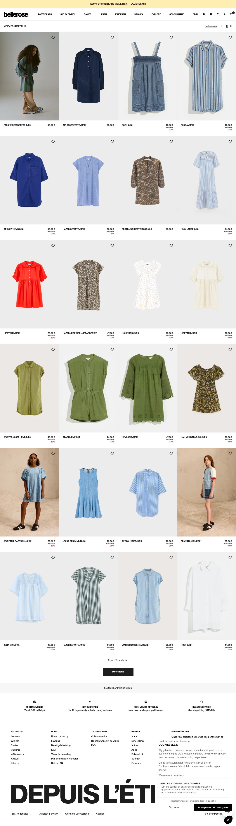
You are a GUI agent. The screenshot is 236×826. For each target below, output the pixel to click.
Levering (55, 741)
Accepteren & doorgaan (213, 807)
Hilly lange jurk (190, 229)
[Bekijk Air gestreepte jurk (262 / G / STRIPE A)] (88, 76)
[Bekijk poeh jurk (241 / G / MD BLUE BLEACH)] (147, 76)
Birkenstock (137, 754)
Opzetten (174, 807)
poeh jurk (127, 125)
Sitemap (15, 763)
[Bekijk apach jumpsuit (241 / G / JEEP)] (88, 388)
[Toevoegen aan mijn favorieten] (53, 37)
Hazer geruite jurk (74, 229)
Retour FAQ (57, 763)
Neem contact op (59, 736)
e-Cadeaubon (18, 754)
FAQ (53, 750)
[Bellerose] (16, 14)
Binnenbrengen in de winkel (105, 741)
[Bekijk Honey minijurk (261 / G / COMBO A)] (147, 284)
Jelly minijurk (12, 645)
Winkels (15, 741)
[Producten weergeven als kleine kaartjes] (231, 26)
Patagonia (136, 763)
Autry (134, 736)
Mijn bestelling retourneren (65, 759)
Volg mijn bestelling (61, 754)
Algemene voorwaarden (77, 814)
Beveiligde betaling (61, 745)
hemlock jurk (130, 437)
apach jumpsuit (71, 437)
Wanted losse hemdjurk (17, 437)
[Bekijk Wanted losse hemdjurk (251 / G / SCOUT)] (29, 388)
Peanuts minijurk (191, 541)
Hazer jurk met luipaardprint (80, 333)
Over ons (15, 736)
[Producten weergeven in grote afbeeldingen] (227, 26)
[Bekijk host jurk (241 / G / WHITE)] (206, 596)
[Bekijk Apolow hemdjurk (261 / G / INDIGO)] (29, 180)
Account (15, 759)
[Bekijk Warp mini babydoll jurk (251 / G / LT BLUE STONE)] (29, 492)
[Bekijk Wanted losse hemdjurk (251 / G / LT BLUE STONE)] (147, 596)
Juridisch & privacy (48, 814)
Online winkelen (99, 736)
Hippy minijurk (12, 333)
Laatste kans (138, 4)
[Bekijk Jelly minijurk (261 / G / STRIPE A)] (29, 596)
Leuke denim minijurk (74, 541)
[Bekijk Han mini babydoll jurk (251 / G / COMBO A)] (206, 388)
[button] (228, 819)
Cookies (100, 814)
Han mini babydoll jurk (194, 437)
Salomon (135, 759)
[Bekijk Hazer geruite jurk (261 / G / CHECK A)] (88, 180)
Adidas (134, 745)
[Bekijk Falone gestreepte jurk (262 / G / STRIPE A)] (29, 76)
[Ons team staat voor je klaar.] (204, 14)
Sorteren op (211, 26)
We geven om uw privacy (171, 775)
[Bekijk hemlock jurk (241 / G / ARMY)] (147, 388)
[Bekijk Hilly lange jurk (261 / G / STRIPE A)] (206, 180)
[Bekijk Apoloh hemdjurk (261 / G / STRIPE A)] (147, 492)
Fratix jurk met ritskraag (137, 229)
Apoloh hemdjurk (132, 541)
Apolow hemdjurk (14, 229)
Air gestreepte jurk (74, 125)
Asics (134, 750)
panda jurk (187, 125)
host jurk (186, 645)
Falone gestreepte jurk (17, 125)
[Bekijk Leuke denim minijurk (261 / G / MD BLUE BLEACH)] (88, 492)
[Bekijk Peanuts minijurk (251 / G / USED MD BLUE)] (206, 492)
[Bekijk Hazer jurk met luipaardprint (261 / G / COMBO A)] (88, 284)
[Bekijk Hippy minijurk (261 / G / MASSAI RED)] (29, 284)
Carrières (15, 750)
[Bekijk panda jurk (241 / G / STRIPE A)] (206, 76)
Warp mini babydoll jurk (18, 541)
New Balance (138, 741)
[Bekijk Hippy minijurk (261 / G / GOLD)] (206, 284)
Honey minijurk (130, 333)
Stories (14, 745)
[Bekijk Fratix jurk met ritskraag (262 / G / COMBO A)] (147, 180)
